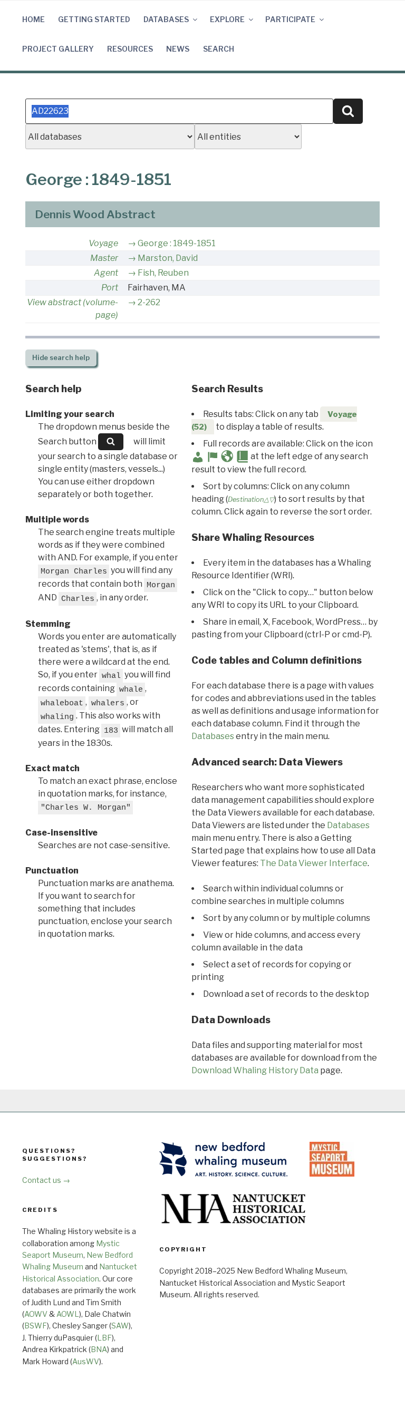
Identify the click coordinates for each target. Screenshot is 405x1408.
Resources (130, 48)
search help (61, 358)
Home (33, 19)
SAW (120, 1325)
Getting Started (94, 19)
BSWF (35, 1325)
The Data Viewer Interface (314, 863)
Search (218, 48)
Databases (166, 19)
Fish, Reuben (163, 273)
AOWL (67, 1313)
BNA (99, 1349)
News (177, 48)
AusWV (85, 1361)
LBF (104, 1337)
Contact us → (46, 1180)
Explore (227, 19)
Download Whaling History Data (255, 1070)
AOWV (35, 1313)
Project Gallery (58, 48)
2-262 (149, 302)
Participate (290, 19)
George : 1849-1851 (177, 243)
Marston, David (168, 258)
